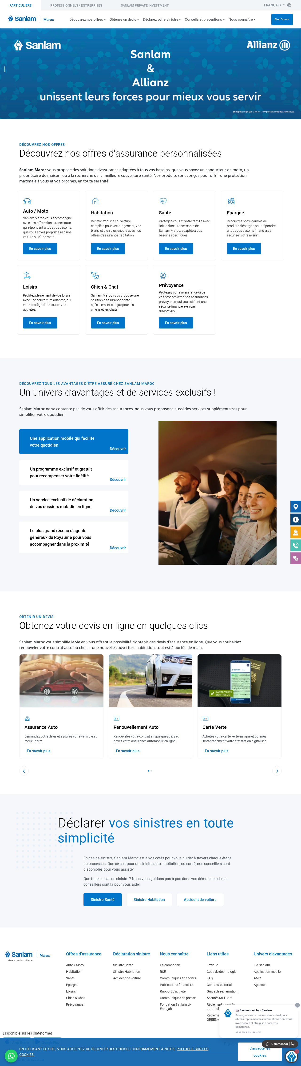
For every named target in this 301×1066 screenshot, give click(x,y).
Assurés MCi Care (219, 998)
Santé (70, 978)
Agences (260, 985)
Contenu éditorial (219, 985)
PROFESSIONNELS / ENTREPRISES (76, 5)
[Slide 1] (4, 69)
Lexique (212, 965)
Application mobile (267, 971)
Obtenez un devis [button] (123, 19)
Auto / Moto (75, 965)
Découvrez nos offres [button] (86, 19)
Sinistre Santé (123, 965)
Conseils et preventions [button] (203, 19)
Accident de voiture (127, 978)
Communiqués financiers (178, 978)
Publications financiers (176, 985)
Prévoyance (74, 1004)
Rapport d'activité (173, 991)
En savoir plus (40, 249)
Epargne (72, 985)
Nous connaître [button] (241, 19)
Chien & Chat (75, 998)
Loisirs (71, 991)
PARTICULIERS (20, 5)
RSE (163, 971)
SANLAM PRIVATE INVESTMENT (145, 5)
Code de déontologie (221, 971)
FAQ (210, 978)
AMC (257, 978)
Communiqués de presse (178, 998)
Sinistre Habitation (126, 971)
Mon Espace (282, 19)
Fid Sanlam (262, 965)
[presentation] (24, 771)
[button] (148, 771)
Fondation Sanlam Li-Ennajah (175, 1007)
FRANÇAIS (273, 5)
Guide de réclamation (222, 991)
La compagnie (170, 965)
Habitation (74, 971)
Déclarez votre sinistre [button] (160, 19)
